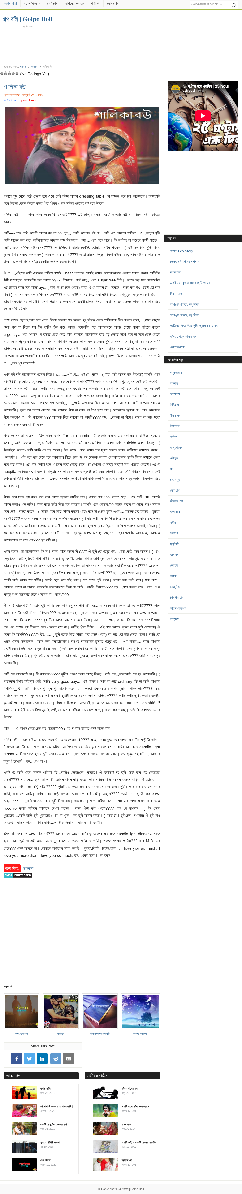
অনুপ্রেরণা (176, 373)
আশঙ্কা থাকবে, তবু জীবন (184, 304)
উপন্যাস (175, 426)
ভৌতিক (174, 565)
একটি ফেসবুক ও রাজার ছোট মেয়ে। (190, 283)
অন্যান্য (175, 394)
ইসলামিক (175, 415)
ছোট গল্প (174, 490)
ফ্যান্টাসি (174, 544)
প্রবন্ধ (174, 533)
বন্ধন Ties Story (181, 251)
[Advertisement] (121, 45)
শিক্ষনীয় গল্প (176, 597)
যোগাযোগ (113, 3)
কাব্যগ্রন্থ (176, 448)
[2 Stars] (6, 73)
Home (23, 66)
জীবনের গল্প (176, 501)
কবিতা (173, 437)
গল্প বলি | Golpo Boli (133, 1189)
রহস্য (173, 576)
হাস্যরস (174, 619)
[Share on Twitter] (29, 1058)
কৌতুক (174, 458)
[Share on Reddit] (56, 1058)
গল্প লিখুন (52, 3)
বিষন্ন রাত (176, 294)
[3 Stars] (9, 73)
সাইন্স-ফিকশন (178, 608)
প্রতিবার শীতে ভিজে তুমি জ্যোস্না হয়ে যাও (194, 326)
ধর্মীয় (173, 522)
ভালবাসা (34, 66)
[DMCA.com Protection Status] (18, 880)
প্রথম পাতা (10, 3)
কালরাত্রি (175, 272)
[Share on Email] (68, 1058)
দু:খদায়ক (175, 512)
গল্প (171, 469)
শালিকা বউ (15, 86)
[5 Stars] (17, 73)
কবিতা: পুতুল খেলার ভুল (183, 336)
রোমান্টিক (175, 587)
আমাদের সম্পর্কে (74, 3)
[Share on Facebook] (16, 1058)
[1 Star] (2, 73)
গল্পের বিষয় (30, 3)
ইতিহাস (174, 405)
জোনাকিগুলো (177, 347)
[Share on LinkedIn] (42, 1058)
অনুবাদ (174, 383)
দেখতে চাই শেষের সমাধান (184, 262)
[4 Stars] (13, 73)
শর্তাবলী (95, 3)
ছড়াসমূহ (175, 480)
